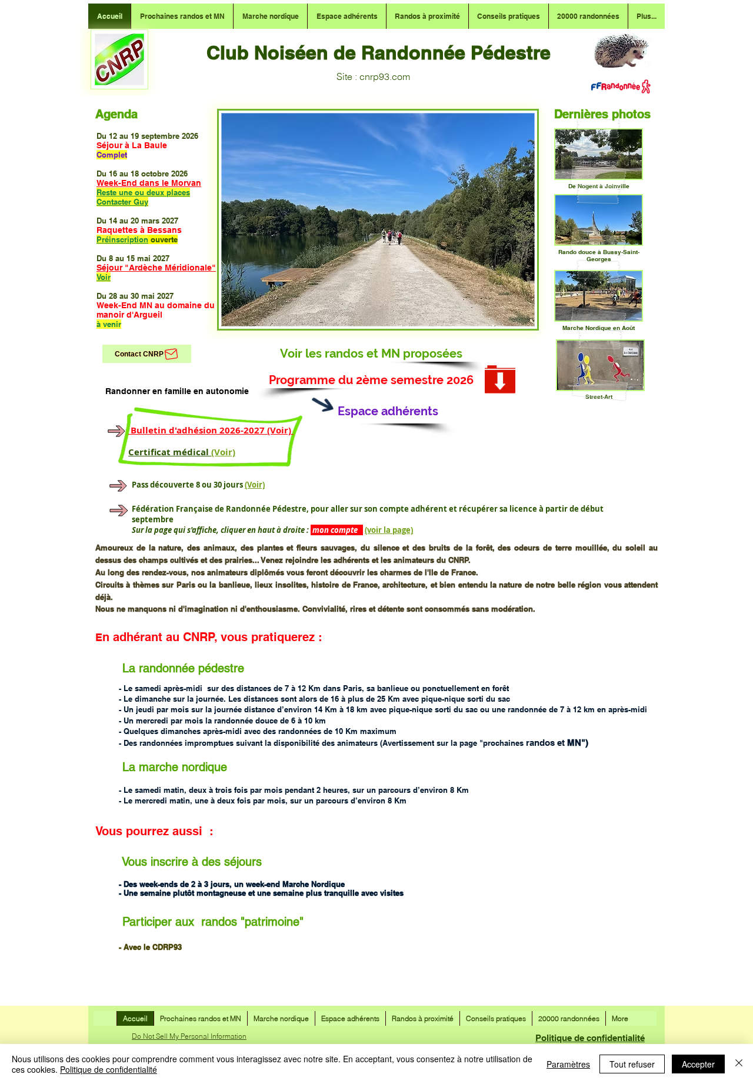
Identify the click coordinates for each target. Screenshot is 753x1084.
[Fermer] (739, 1064)
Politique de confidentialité (590, 1038)
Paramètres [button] (568, 1064)
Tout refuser (632, 1064)
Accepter (698, 1064)
